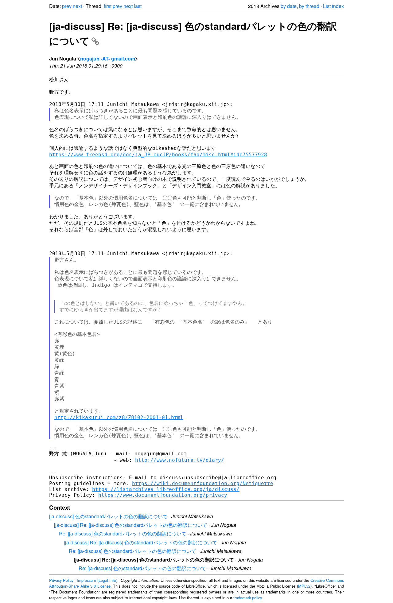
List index (333, 6)
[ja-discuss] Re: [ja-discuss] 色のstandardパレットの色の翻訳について (130, 524)
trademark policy (247, 598)
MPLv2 (304, 586)
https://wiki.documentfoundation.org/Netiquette (202, 483)
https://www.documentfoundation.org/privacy (162, 495)
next (77, 6)
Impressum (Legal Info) (97, 580)
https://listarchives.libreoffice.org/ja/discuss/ (165, 489)
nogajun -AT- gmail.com (107, 58)
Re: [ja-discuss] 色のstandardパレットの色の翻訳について (122, 533)
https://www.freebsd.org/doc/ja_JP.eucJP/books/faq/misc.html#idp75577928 (158, 155)
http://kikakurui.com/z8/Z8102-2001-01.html (118, 417)
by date (289, 6)
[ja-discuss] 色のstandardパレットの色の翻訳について (108, 516)
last (138, 6)
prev (67, 6)
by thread (309, 6)
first (107, 6)
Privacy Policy (61, 580)
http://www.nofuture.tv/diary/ (179, 460)
